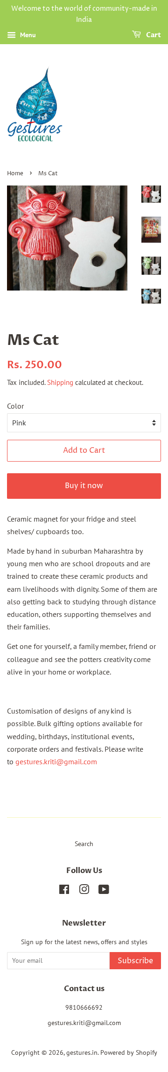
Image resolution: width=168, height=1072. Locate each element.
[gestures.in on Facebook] (64, 891)
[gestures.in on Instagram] (84, 891)
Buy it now (84, 486)
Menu (27, 35)
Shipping (60, 382)
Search (84, 844)
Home (15, 174)
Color (15, 405)
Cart (153, 35)
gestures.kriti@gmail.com (56, 761)
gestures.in (82, 1052)
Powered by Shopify (128, 1052)
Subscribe (135, 961)
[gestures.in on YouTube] (103, 891)
